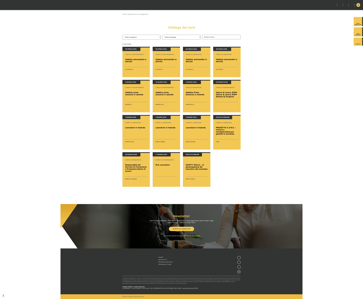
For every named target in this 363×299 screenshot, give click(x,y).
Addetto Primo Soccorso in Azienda (195, 93)
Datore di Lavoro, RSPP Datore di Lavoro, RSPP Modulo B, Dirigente (226, 94)
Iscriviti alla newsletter (181, 229)
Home (124, 14)
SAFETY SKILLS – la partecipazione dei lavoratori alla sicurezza (196, 167)
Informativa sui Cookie (164, 264)
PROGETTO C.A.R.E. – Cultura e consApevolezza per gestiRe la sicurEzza (226, 130)
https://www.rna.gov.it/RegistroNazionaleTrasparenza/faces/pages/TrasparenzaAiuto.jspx (162, 283)
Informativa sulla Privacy (191, 236)
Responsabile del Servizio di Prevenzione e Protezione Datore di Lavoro (136, 168)
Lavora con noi (162, 259)
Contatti (160, 257)
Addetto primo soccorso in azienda (134, 93)
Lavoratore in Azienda (135, 127)
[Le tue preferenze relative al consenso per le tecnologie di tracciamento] (3, 295)
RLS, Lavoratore (163, 165)
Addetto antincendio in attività (135, 60)
